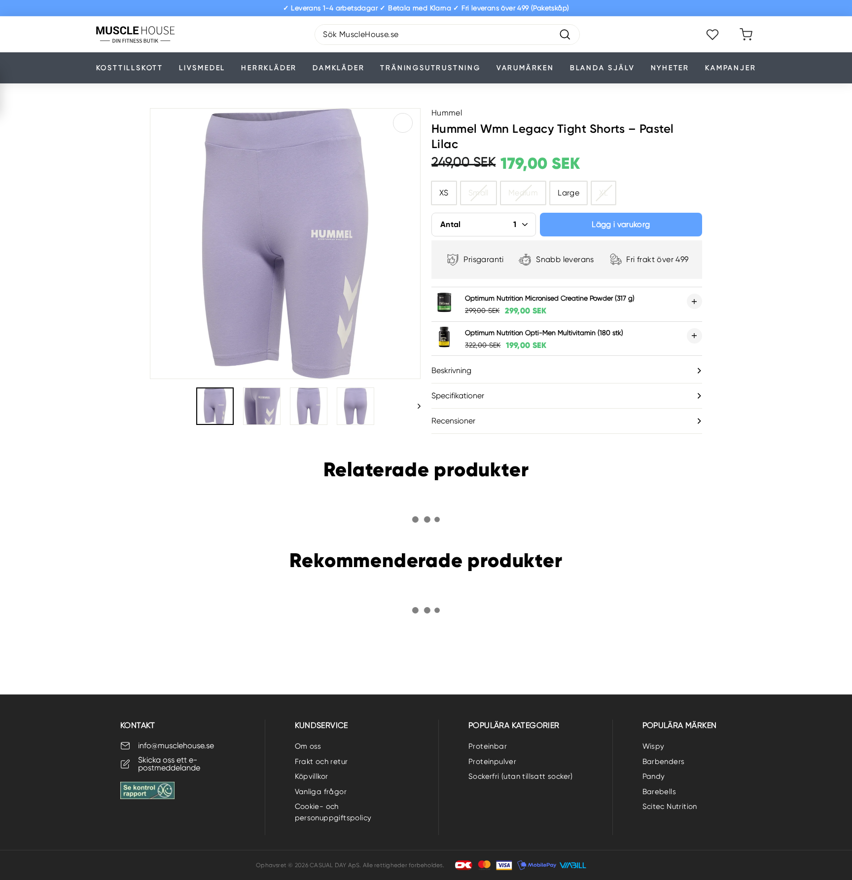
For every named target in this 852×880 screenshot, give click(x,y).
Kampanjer (730, 68)
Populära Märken (679, 725)
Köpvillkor (311, 776)
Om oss (308, 746)
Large (568, 192)
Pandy (653, 776)
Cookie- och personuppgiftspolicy (333, 812)
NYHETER (670, 68)
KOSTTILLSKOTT (129, 68)
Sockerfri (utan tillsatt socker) (520, 776)
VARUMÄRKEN (525, 68)
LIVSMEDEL (202, 68)
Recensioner (453, 420)
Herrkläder (269, 68)
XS (444, 192)
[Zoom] (285, 244)
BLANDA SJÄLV (602, 68)
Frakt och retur (321, 761)
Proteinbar (487, 746)
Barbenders (663, 761)
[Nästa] (414, 406)
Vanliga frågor (321, 791)
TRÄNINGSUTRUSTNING (430, 68)
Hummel (446, 112)
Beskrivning (451, 370)
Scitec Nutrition (669, 806)
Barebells (659, 791)
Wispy (653, 746)
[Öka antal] (694, 301)
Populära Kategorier (514, 725)
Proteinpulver (492, 761)
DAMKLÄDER (338, 68)
